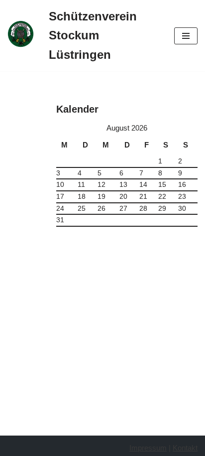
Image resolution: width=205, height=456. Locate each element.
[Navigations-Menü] (186, 35)
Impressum (148, 448)
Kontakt (185, 448)
